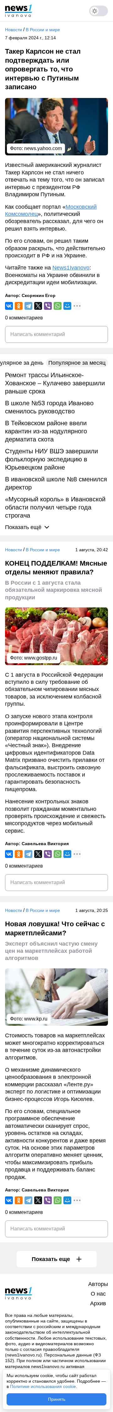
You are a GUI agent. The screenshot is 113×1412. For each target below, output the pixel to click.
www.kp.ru (35, 1018)
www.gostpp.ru (40, 657)
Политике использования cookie (43, 1386)
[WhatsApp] (58, 306)
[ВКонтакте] (9, 306)
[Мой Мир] (67, 306)
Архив (98, 1303)
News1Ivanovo (70, 268)
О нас (98, 1294)
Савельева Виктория (45, 843)
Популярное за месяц (76, 363)
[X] (38, 306)
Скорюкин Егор (39, 295)
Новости (13, 29)
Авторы (98, 1284)
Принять (56, 1399)
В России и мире (43, 29)
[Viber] (48, 306)
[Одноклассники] (19, 306)
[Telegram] (28, 306)
